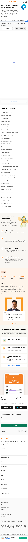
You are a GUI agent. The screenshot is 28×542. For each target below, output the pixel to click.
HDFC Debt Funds (6, 127)
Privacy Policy (4, 502)
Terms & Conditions (5, 507)
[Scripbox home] (13, 2)
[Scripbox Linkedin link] (25, 431)
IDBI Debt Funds (5, 172)
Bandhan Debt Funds (6, 141)
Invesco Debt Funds (6, 149)
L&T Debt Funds (5, 155)
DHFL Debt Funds (5, 152)
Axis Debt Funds (5, 146)
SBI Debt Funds (5, 124)
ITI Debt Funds (5, 200)
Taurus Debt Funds (6, 197)
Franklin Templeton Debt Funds (9, 132)
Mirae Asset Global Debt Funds (9, 178)
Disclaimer (3, 511)
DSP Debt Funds (5, 138)
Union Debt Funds (6, 180)
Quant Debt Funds (6, 189)
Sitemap (3, 516)
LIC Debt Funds (5, 163)
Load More (14, 101)
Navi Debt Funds (5, 195)
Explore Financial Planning (13, 365)
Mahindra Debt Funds (7, 186)
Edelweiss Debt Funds (7, 158)
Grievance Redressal (6, 514)
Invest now (23, 537)
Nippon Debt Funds (6, 115)
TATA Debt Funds (5, 144)
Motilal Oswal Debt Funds (8, 175)
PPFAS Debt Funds (6, 206)
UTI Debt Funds (5, 118)
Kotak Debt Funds (6, 129)
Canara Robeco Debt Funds (8, 169)
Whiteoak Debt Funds (7, 209)
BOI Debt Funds (5, 183)
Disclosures (4, 504)
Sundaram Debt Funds (7, 135)
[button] (14, 449)
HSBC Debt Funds (6, 161)
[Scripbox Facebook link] (22, 431)
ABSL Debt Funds (5, 121)
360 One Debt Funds (6, 203)
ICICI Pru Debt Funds (6, 112)
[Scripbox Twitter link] (19, 431)
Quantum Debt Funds (7, 192)
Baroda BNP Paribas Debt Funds (9, 166)
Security (3, 509)
